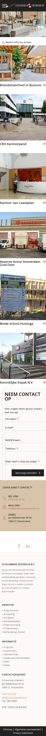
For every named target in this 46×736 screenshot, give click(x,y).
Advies (7, 665)
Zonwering (9, 614)
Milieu (7, 661)
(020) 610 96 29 (16, 499)
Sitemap (7, 729)
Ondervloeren (11, 628)
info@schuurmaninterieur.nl (23, 508)
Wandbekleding (12, 621)
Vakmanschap (11, 654)
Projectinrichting (12, 624)
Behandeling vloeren (14, 632)
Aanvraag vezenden (26, 472)
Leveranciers (10, 650)
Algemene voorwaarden (28, 729)
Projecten (9, 647)
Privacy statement (23, 732)
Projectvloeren (11, 610)
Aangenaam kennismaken (17, 657)
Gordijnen (9, 617)
